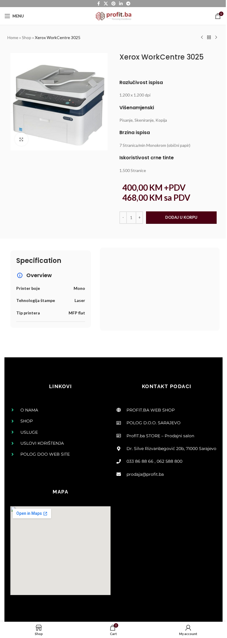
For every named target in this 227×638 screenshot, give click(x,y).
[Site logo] (113, 15)
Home (12, 37)
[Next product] (216, 37)
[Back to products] (209, 37)
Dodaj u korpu (181, 217)
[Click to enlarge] (21, 139)
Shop (26, 37)
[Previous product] (201, 37)
